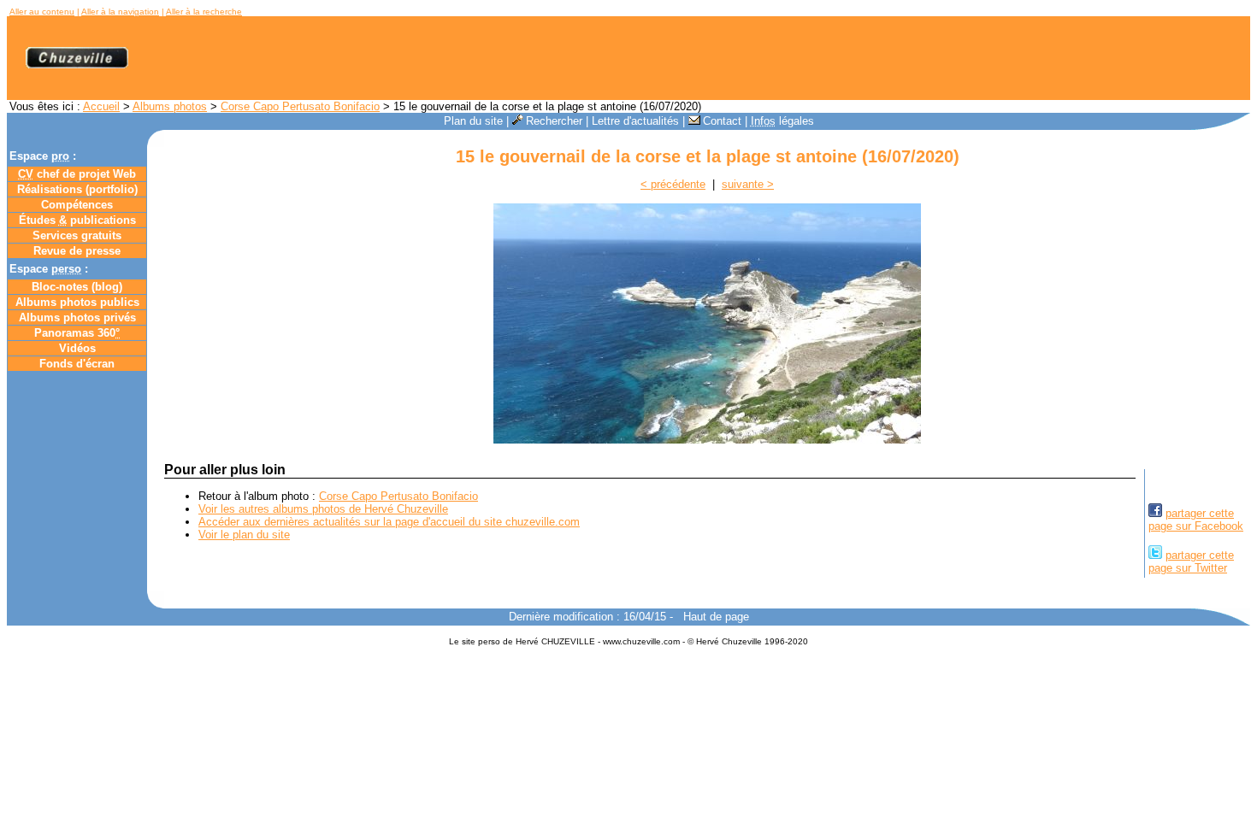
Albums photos (170, 106)
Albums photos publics (77, 302)
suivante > (748, 184)
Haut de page (716, 616)
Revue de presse (77, 250)
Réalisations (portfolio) (77, 189)
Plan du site (473, 121)
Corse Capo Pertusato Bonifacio (300, 106)
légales (782, 121)
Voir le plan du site (244, 534)
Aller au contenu (41, 11)
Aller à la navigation (120, 11)
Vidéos (77, 348)
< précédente (672, 184)
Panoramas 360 (77, 332)
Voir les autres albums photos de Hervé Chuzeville (323, 509)
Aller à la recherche (204, 11)
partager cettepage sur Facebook (1195, 519)
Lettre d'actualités (635, 121)
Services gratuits (76, 235)
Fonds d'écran (77, 363)
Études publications (77, 220)
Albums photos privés (77, 317)
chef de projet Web (77, 174)
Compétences (77, 204)
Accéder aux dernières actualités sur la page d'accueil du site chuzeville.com (389, 521)
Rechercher (554, 121)
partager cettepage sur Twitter (1191, 561)
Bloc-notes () (77, 286)
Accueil (101, 106)
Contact (722, 121)
